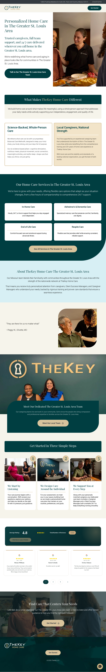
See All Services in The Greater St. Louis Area (53, 249)
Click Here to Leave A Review (20, 540)
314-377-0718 (96, 2)
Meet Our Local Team (52, 423)
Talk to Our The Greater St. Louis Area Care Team (28, 73)
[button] (100, 666)
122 (72, 532)
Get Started (94, 8)
